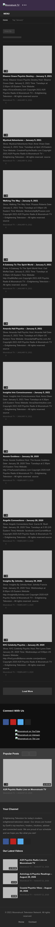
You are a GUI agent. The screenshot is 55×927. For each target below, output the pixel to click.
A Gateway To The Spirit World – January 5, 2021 (27, 264)
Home (21, 922)
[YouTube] (13, 722)
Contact (33, 922)
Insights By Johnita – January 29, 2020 (22, 581)
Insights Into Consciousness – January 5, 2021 (26, 392)
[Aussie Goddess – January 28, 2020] (27, 439)
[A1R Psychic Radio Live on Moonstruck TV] (27, 772)
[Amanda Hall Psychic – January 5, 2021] (27, 312)
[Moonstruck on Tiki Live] (27, 738)
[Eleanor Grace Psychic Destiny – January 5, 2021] (27, 59)
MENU (7, 13)
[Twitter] (20, 722)
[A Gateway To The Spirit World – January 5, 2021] (27, 248)
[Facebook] (6, 722)
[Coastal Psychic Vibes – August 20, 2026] (10, 892)
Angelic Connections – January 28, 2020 (23, 520)
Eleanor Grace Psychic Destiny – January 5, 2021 (27, 76)
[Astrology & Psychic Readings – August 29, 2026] (10, 878)
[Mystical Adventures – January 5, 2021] (27, 123)
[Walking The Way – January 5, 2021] (27, 184)
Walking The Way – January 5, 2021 (20, 201)
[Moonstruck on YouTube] (27, 731)
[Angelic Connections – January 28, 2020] (27, 503)
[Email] (28, 722)
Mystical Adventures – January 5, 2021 (22, 140)
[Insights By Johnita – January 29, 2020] (27, 564)
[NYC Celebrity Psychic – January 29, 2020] (27, 628)
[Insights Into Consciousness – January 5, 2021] (27, 375)
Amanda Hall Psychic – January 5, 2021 (22, 328)
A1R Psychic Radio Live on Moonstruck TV (24, 789)
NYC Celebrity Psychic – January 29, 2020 (23, 645)
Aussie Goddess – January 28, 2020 (21, 456)
